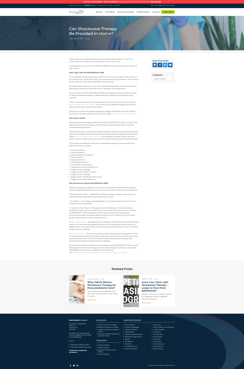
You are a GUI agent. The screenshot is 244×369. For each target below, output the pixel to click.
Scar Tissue (157, 325)
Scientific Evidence (143, 12)
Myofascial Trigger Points (133, 337)
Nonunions (157, 332)
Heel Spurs (157, 339)
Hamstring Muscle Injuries (134, 334)
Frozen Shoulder (158, 329)
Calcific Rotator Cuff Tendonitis (163, 327)
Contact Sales (168, 12)
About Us (99, 12)
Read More (91, 300)
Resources (156, 12)
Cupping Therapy (103, 347)
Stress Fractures (158, 344)
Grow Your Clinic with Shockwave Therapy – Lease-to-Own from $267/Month (155, 286)
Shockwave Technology (125, 12)
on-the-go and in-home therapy (123, 114)
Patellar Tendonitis (131, 329)
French (71, 341)
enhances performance (82, 105)
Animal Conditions (131, 349)
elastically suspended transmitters (88, 137)
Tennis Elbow (157, 337)
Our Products (109, 12)
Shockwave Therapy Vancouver (81, 347)
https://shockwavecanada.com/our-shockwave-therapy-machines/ (99, 253)
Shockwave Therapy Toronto (80, 345)
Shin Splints (157, 341)
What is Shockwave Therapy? (108, 325)
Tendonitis (128, 344)
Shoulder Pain (158, 334)
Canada (78, 320)
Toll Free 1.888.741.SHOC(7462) (163, 5)
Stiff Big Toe (129, 341)
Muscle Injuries (158, 349)
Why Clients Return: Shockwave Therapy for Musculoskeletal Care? (101, 285)
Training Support (78, 234)
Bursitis (127, 339)
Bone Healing (158, 346)
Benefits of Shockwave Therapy (108, 327)
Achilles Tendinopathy (132, 327)
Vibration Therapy (103, 345)
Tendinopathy (129, 332)
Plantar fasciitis (130, 325)
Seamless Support (78, 222)
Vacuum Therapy (103, 354)
